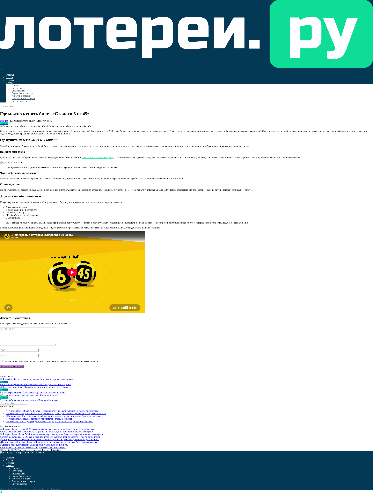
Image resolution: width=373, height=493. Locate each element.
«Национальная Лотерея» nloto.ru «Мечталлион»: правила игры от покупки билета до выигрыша (54, 416)
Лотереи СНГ (18, 90)
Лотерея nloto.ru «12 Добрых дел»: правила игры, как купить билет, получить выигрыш (49, 421)
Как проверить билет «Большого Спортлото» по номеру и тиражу (33, 392)
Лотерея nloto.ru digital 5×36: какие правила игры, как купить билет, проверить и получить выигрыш (56, 413)
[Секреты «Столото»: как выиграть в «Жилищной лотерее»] (186, 395)
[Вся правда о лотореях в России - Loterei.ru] (186, 67)
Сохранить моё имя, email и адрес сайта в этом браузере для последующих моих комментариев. (50, 361)
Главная (10, 75)
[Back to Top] (1, 491)
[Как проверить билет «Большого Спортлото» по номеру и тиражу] (186, 387)
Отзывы (10, 80)
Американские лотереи (23, 98)
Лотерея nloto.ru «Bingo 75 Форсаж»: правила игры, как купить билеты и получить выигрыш (52, 411)
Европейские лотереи (22, 93)
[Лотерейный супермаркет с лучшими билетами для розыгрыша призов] (186, 379)
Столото (16, 85)
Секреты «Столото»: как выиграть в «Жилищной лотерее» (29, 400)
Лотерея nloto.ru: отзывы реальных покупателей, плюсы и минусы (39, 419)
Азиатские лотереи (21, 96)
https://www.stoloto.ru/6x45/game (97, 157)
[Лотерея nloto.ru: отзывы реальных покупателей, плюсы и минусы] (34, 445)
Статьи (9, 77)
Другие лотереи (19, 101)
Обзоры (10, 82)
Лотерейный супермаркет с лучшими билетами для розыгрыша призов (35, 384)
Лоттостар (17, 88)
